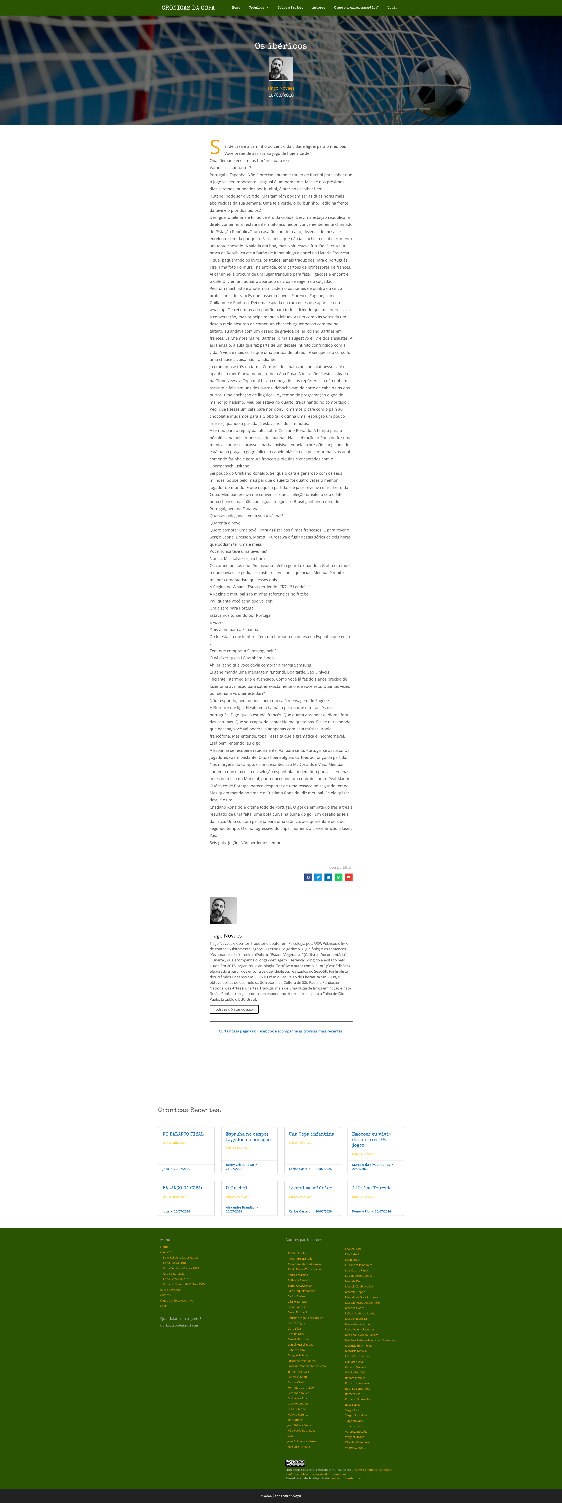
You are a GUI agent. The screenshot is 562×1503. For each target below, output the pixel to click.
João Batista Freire (299, 1425)
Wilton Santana (355, 1448)
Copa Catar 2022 (173, 1273)
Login (392, 7)
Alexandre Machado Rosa (304, 1264)
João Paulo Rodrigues (301, 1430)
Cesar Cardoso (297, 1307)
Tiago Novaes (354, 1421)
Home (236, 7)
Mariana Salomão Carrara (361, 1335)
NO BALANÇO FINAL (183, 1134)
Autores (318, 7)
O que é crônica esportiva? (356, 7)
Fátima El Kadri (297, 1377)
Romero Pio (352, 1394)
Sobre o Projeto (290, 7)
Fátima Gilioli (296, 1382)
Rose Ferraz (352, 1405)
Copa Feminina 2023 (176, 1279)
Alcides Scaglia (297, 1253)
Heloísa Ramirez (298, 1414)
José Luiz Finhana (299, 1447)
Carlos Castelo (297, 1296)
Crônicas (256, 7)
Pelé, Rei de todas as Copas (180, 1257)
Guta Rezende (297, 1409)
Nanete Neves (354, 1362)
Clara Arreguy (296, 1323)
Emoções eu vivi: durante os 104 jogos (371, 1140)
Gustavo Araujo (298, 1404)
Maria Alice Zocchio (357, 1324)
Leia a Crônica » (174, 1143)
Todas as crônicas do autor (234, 1009)
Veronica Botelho (356, 1431)
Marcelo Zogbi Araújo (359, 1286)
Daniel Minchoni (298, 1339)
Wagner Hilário (354, 1437)
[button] (308, 877)
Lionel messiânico (310, 1188)
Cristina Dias (296, 1334)
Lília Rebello (352, 1254)
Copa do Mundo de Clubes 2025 (184, 1284)
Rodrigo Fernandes (357, 1389)
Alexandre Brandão (300, 1259)
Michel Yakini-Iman (357, 1356)
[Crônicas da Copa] (188, 8)
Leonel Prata (353, 1249)
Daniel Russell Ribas (300, 1344)
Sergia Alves (352, 1410)
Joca (290, 1436)
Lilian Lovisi (352, 1260)
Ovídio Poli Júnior (356, 1372)
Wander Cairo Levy (357, 1442)
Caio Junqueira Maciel (301, 1291)
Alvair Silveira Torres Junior (305, 1269)
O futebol (237, 1188)
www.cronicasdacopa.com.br (351, 1478)
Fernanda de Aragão (301, 1387)
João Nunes (295, 1420)
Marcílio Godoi (354, 1308)
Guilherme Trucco (299, 1398)
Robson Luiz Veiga (357, 1383)
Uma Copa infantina (311, 1134)
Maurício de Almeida (358, 1346)
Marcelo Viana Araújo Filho (362, 1303)
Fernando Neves (298, 1393)
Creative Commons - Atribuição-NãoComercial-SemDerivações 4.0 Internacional (339, 1472)
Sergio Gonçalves (356, 1415)
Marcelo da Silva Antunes (361, 1297)
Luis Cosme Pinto (356, 1270)
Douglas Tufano (298, 1355)
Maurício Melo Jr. (356, 1351)
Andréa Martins (298, 1275)
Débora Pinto (296, 1350)
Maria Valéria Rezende (359, 1329)
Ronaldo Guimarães (358, 1399)
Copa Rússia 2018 (174, 1263)
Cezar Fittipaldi (297, 1312)
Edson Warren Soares (301, 1361)
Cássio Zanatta (297, 1301)
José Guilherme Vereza (302, 1441)
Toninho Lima (354, 1426)
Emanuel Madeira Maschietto (307, 1366)
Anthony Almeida (299, 1280)
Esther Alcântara (298, 1371)
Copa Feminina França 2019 (181, 1268)
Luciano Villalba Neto (359, 1265)
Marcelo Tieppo (355, 1292)
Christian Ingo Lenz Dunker (305, 1318)
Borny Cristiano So (300, 1285)
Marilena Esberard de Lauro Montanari (370, 1340)
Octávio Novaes (355, 1367)
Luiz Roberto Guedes (358, 1276)
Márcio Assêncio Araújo (360, 1313)
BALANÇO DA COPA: (182, 1188)
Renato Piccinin (355, 1378)
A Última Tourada (372, 1188)
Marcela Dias (353, 1281)
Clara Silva (294, 1328)
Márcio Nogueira (356, 1319)
